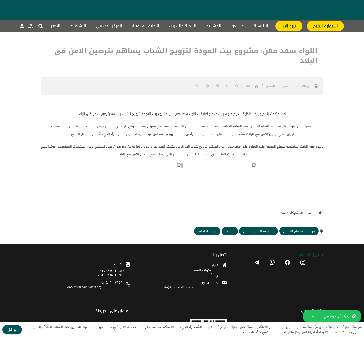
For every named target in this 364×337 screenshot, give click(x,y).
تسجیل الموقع (310, 255)
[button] (41, 26)
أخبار (258, 86)
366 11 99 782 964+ (110, 275)
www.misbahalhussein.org (84, 287)
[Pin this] (207, 86)
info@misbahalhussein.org (180, 287)
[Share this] (236, 86)
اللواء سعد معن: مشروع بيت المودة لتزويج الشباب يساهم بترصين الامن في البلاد (185, 56)
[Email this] (246, 86)
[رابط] (30, 26)
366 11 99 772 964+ (110, 271)
